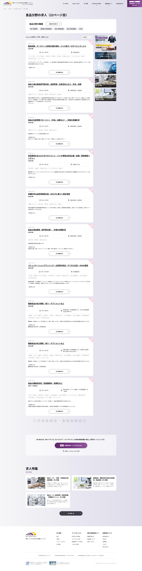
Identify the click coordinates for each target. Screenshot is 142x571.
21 (55, 420)
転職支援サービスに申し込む (134, 3)
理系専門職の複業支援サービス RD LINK (63, 555)
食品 (57, 536)
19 (47, 420)
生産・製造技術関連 (59, 29)
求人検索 (9, 8)
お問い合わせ (105, 547)
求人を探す (65, 3)
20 (51, 420)
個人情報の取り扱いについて (44, 555)
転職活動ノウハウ (91, 539)
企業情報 (104, 541)
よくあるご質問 (75, 544)
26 (76, 420)
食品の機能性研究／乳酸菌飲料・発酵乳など (45, 383)
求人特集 (86, 3)
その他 (80, 29)
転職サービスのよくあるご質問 (72, 451)
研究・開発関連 (33, 29)
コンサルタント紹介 (76, 539)
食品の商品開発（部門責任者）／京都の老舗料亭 (47, 229)
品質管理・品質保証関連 (46, 29)
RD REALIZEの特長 (96, 3)
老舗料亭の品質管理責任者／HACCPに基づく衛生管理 (49, 194)
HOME (5, 8)
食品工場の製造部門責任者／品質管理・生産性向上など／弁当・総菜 (54, 84)
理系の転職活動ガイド (93, 533)
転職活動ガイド (108, 3)
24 (67, 420)
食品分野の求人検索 (17, 8)
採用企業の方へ (120, 3)
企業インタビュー (91, 541)
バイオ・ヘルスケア (61, 541)
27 (80, 420)
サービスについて (76, 533)
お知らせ (104, 539)
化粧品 (58, 539)
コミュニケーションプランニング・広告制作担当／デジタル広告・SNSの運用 (58, 265)
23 (63, 420)
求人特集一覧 (71, 513)
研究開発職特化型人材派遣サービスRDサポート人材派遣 (90, 555)
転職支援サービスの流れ (77, 541)
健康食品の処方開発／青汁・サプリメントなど (46, 303)
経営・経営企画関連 (71, 29)
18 (43, 420)
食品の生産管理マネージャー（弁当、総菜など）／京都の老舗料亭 (54, 120)
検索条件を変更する (53, 24)
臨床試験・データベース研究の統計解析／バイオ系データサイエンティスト (57, 46)
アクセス (104, 544)
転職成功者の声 (90, 536)
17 (38, 420)
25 (72, 420)
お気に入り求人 (76, 3)
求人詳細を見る (59, 72)
